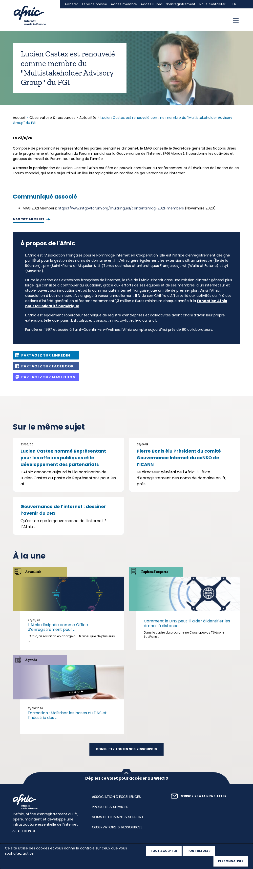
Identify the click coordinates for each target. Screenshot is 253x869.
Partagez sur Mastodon (48, 377)
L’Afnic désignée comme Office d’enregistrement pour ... (58, 627)
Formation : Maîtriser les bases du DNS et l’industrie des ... (67, 715)
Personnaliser (231, 861)
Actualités (88, 117)
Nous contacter (212, 4)
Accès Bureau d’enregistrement (168, 4)
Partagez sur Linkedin (45, 355)
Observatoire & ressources (52, 117)
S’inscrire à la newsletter (203, 796)
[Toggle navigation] (235, 20)
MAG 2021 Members (28, 219)
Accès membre (124, 4)
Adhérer (71, 4)
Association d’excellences (116, 796)
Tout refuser (199, 851)
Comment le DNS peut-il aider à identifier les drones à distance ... (187, 623)
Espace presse (94, 4)
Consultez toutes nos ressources (126, 749)
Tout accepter (163, 851)
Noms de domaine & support (118, 817)
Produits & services (110, 806)
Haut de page (26, 831)
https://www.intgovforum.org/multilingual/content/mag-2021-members (121, 208)
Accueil (19, 117)
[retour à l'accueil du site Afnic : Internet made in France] (47, 801)
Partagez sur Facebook (47, 366)
